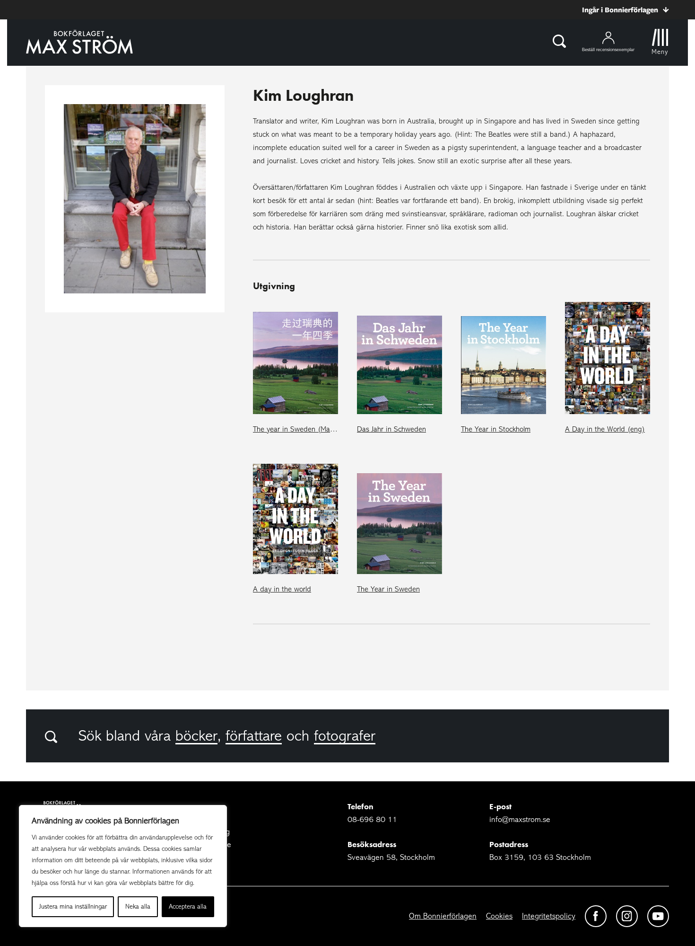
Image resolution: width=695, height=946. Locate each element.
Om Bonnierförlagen (443, 915)
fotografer (344, 735)
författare (254, 735)
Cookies (499, 915)
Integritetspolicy (548, 915)
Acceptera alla (188, 906)
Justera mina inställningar (73, 906)
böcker (196, 735)
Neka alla (137, 906)
